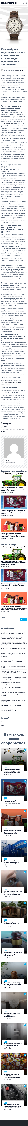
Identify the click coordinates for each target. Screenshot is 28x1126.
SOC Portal (9, 3)
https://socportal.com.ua (10, 462)
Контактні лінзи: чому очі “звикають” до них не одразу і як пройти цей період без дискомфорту (13, 655)
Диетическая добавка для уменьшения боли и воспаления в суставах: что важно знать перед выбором (13, 700)
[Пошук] (26, 3)
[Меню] (23, 3)
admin (7, 460)
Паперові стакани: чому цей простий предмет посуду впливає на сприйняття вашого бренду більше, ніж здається (14, 535)
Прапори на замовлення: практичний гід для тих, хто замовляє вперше (13, 709)
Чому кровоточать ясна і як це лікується (12, 705)
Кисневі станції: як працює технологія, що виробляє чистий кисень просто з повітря (13, 649)
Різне (2, 725)
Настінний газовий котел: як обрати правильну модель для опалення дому (11, 683)
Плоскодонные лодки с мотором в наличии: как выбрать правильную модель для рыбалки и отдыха (14, 694)
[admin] (14, 448)
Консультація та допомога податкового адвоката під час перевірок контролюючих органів (13, 666)
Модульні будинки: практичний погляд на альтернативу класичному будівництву (12, 660)
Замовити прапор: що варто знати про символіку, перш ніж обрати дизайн (13, 512)
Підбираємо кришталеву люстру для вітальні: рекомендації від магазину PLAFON (13, 678)
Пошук (3, 617)
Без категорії (4, 722)
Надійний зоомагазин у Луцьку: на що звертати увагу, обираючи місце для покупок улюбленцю (13, 673)
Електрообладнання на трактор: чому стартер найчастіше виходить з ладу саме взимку (13, 489)
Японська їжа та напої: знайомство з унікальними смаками (11, 688)
